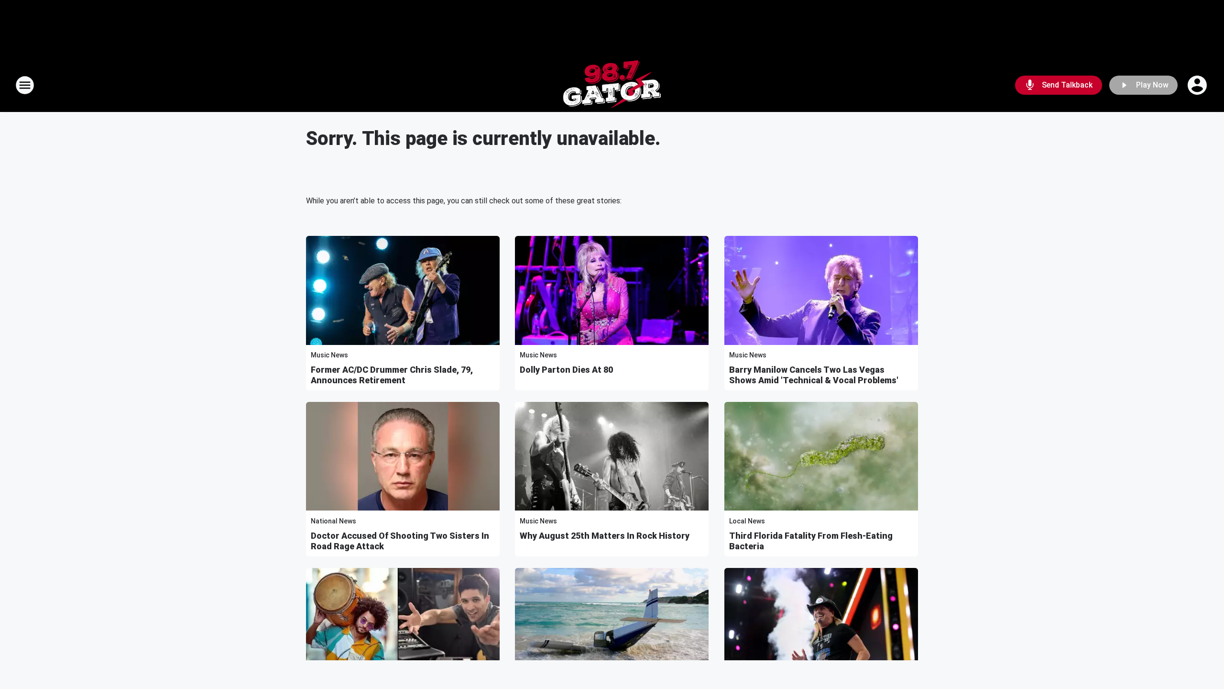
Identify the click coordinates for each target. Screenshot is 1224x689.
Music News (329, 355)
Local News (747, 521)
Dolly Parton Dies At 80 (566, 370)
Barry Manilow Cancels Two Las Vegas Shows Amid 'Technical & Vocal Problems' (813, 375)
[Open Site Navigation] (24, 85)
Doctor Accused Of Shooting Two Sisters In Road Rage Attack (400, 541)
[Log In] (1198, 85)
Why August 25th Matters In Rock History (604, 536)
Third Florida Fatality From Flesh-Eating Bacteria (811, 541)
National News (333, 521)
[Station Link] (612, 85)
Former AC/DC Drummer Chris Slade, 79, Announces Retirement (392, 375)
